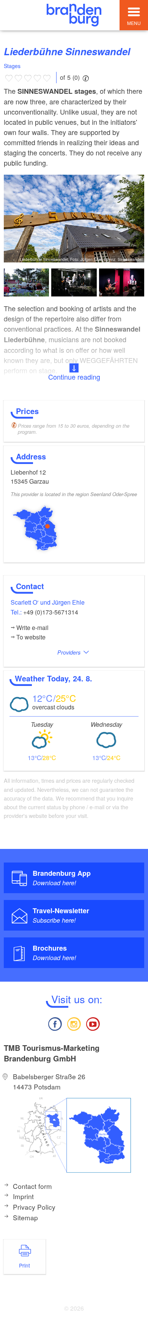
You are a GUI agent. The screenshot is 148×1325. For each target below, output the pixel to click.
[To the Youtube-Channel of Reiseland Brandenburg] (92, 1023)
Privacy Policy (34, 1207)
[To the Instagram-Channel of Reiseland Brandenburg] (74, 1023)
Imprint (23, 1196)
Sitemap (25, 1217)
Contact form (32, 1186)
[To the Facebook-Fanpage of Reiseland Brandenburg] (54, 1023)
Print (24, 1265)
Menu (134, 23)
